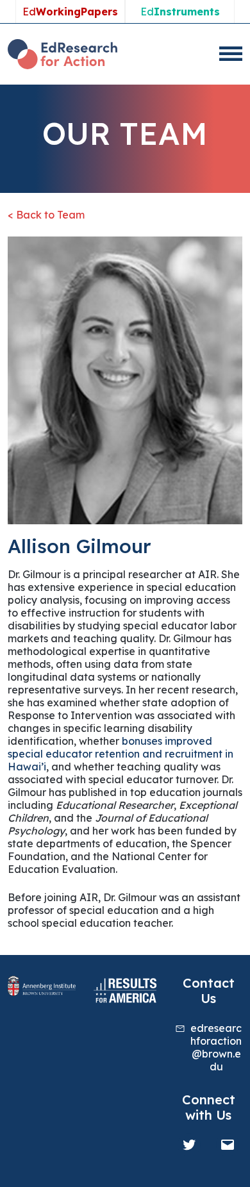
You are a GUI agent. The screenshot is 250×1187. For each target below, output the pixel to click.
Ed (70, 11)
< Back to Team (46, 214)
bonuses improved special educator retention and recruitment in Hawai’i (120, 754)
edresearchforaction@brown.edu (216, 1047)
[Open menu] (230, 53)
